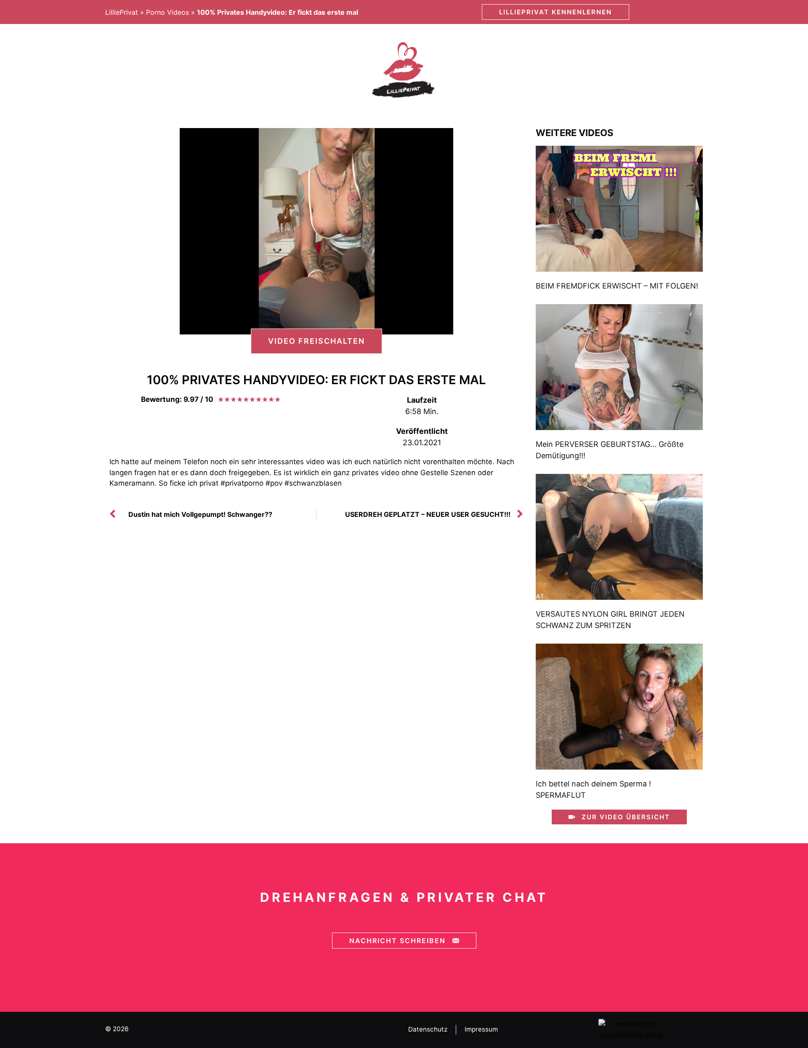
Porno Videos (167, 12)
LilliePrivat (121, 12)
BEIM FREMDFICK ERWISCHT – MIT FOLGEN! (617, 285)
